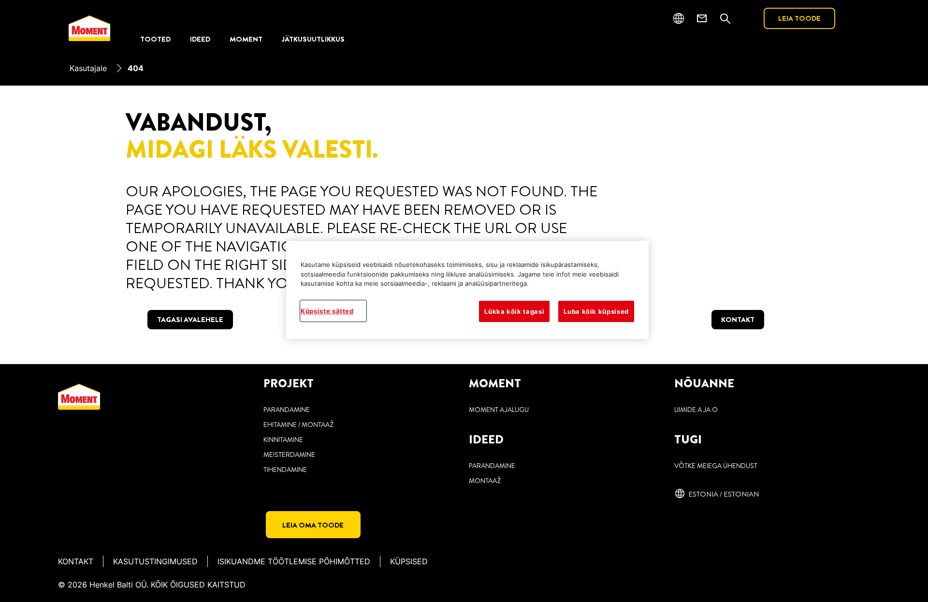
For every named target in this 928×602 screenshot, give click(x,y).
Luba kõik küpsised (596, 311)
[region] (467, 290)
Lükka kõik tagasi (514, 311)
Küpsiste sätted (327, 311)
